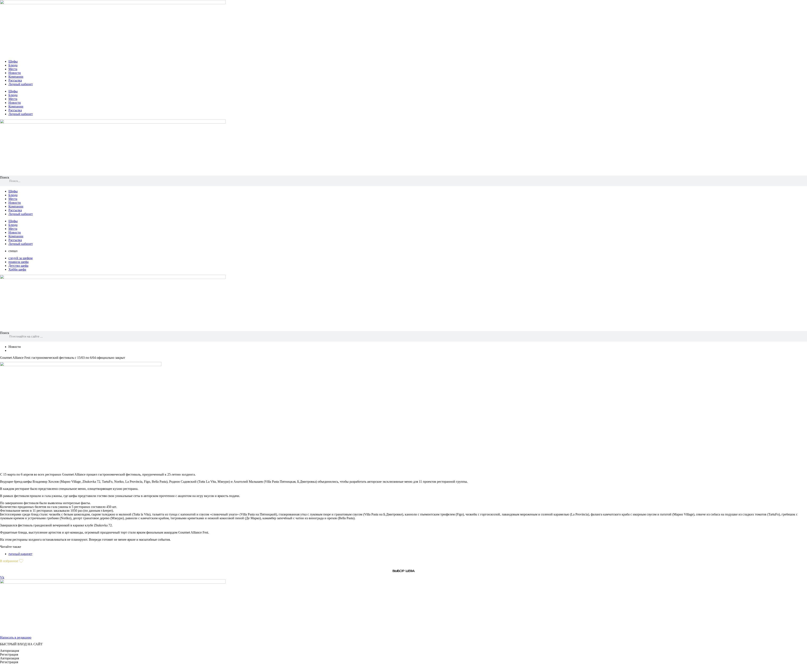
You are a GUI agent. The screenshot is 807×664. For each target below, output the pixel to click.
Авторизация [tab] (9, 650)
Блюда (12, 65)
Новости (14, 73)
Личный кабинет (20, 84)
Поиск (4, 177)
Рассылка (15, 80)
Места (12, 69)
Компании (15, 76)
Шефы (13, 61)
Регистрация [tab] (9, 654)
